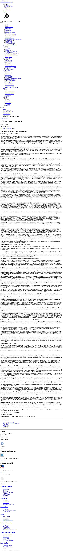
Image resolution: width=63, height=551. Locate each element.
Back (7, 25)
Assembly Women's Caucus (10, 44)
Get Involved (8, 75)
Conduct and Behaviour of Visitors (9, 529)
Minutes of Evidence (7, 112)
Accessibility (4, 543)
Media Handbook (8, 68)
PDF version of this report (5, 128)
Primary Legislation (9, 6)
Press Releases (8, 62)
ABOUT (4, 88)
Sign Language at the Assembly (11, 87)
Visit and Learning (6, 70)
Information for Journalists (10, 67)
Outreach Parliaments (9, 86)
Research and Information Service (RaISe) (13, 39)
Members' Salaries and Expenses (11, 51)
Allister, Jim (5, 424)
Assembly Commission (9, 91)
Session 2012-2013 (6, 114)
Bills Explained (6, 501)
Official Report (8, 7)
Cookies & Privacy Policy (8, 546)
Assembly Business (7, 24)
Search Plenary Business (10, 32)
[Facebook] (6, 19)
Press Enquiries (8, 65)
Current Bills (5, 500)
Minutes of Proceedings (10, 43)
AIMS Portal (7, 29)
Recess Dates (8, 95)
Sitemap (4, 547)
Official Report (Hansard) (10, 35)
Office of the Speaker (9, 40)
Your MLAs (5, 45)
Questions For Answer (9, 38)
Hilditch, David (6, 425)
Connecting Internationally (10, 79)
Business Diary (8, 5)
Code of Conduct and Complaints (11, 53)
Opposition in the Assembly (10, 34)
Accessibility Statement (7, 545)
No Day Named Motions (10, 42)
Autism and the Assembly (10, 80)
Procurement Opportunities (8, 540)
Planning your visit (9, 81)
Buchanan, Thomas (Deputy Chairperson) (11, 423)
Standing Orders (8, 41)
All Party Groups (8, 57)
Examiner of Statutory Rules (8, 504)
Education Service (8, 76)
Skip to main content (4, 1)
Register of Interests (9, 52)
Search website (3, 21)
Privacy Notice (6, 538)
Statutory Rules (6, 503)
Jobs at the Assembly (9, 94)
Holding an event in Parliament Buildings (13, 78)
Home (4, 109)
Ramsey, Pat (5, 427)
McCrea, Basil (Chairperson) (8, 422)
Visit (6, 74)
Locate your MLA (9, 50)
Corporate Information (9, 92)
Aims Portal (7, 9)
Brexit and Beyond (6, 494)
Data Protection (6, 537)
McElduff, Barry (6, 426)
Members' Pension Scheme (10, 54)
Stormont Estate (8, 82)
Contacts (4, 11)
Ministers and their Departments (11, 55)
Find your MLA (6, 509)
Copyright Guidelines (7, 536)
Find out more (3, 460)
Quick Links (5, 4)
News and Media (6, 58)
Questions (5, 490)
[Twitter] (7, 17)
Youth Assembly (8, 77)
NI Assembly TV (8, 61)
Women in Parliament (9, 85)
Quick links (5, 97)
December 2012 (6, 115)
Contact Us (2, 483)
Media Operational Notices (10, 66)
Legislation (7, 31)
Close (2, 107)
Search (1, 448)
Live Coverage (8, 30)
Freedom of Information (7, 539)
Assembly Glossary (9, 83)
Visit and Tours (6, 525)
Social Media (8, 63)
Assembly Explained (9, 69)
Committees (7, 8)
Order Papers (8, 37)
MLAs (6, 49)
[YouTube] (6, 13)
